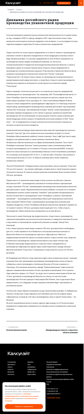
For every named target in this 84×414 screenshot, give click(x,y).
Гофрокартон (31, 369)
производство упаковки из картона (42, 97)
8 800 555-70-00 (48, 3)
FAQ (47, 384)
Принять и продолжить (24, 406)
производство (67, 216)
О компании (12, 362)
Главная (11, 10)
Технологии (50, 367)
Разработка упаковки (53, 364)
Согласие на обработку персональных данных (59, 376)
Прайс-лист (31, 372)
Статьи (19, 10)
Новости (10, 369)
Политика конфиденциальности (57, 369)
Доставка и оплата (11, 366)
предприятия (39, 53)
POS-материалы (31, 366)
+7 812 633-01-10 (52, 389)
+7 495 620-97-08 (52, 391)
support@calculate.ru (53, 393)
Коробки (30, 362)
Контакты (11, 374)
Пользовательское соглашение (57, 372)
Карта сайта (31, 374)
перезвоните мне (63, 3)
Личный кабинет (52, 362)
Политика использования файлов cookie (60, 379)
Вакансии (11, 372)
